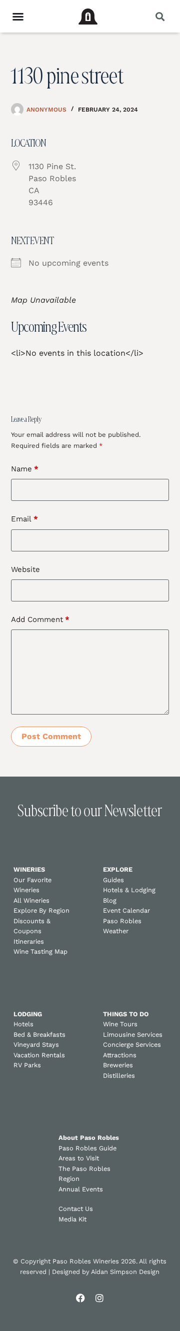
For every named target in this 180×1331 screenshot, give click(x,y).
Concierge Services (132, 1044)
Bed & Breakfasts (40, 1034)
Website (25, 569)
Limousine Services (132, 1034)
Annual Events (80, 1189)
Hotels (24, 1024)
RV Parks (27, 1065)
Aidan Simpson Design (125, 1271)
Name (24, 468)
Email (24, 518)
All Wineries (32, 900)
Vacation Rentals (39, 1055)
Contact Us (75, 1208)
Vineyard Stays (36, 1044)
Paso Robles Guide (87, 1148)
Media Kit (72, 1219)
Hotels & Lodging (129, 890)
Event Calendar (126, 910)
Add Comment (40, 619)
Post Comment (51, 736)
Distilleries (119, 1075)
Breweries (118, 1065)
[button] (160, 16)
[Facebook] (81, 1298)
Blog (109, 900)
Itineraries (29, 941)
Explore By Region (42, 910)
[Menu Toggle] (18, 17)
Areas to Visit (78, 1158)
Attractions (119, 1055)
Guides (113, 880)
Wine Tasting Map (41, 951)
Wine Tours (120, 1024)
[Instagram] (99, 1298)
